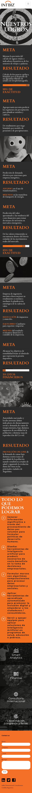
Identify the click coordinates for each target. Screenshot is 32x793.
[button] (28, 4)
